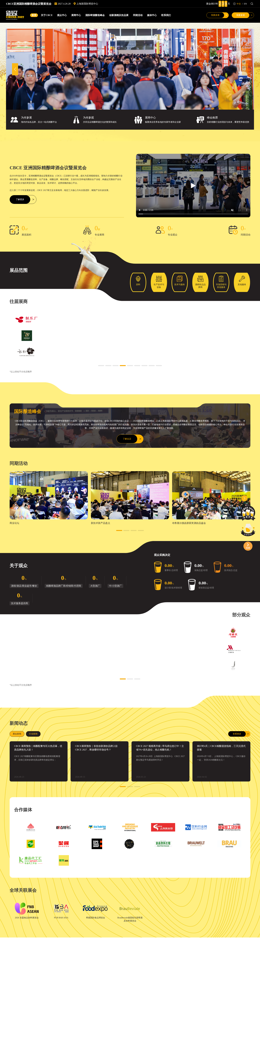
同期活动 (138, 15)
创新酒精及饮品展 (118, 15)
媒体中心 (152, 15)
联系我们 (166, 15)
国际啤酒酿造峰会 (95, 15)
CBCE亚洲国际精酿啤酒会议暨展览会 (28, 3)
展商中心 (76, 15)
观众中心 (62, 15)
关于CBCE (47, 15)
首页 (34, 15)
